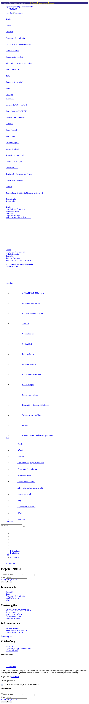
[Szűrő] (24, 526)
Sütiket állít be (11, 667)
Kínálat (8, 207)
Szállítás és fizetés (12, 211)
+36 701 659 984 (12, 651)
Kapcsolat (9, 213)
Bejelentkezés (11, 199)
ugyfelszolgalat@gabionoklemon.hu (19, 648)
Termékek (9, 283)
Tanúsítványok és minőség (15, 209)
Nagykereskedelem (13, 215)
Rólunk (8, 594)
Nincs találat (14, 557)
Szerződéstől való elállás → (16, 633)
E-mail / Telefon (7, 575)
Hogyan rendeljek (12, 612)
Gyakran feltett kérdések (14, 614)
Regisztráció (10, 201)
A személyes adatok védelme (16, 630)
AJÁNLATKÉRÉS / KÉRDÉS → (18, 218)
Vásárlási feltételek (12, 628)
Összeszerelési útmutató (14, 616)
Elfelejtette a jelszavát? (9, 580)
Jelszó (3, 577)
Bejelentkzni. (10, 563)
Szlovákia (9, 646)
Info (7, 438)
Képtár (8, 600)
